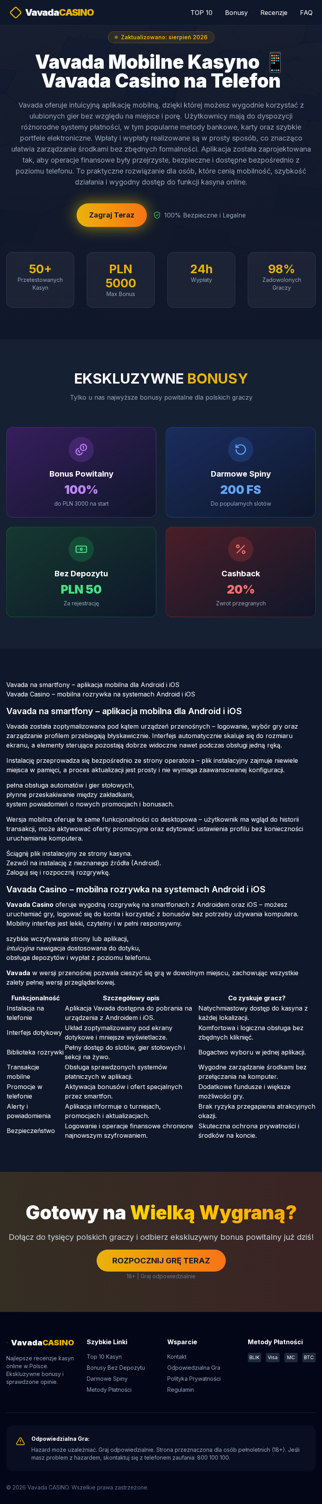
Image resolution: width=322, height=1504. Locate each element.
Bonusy (236, 12)
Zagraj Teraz (111, 215)
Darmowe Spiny (107, 1378)
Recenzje (273, 12)
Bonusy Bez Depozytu (116, 1367)
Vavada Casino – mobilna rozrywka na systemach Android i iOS (100, 694)
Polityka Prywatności (194, 1378)
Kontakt (177, 1356)
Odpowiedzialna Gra (193, 1367)
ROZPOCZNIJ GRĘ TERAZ (161, 1260)
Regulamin (180, 1389)
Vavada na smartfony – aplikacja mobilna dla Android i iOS (92, 685)
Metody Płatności (109, 1389)
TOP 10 (201, 12)
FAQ (306, 12)
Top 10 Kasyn (104, 1356)
